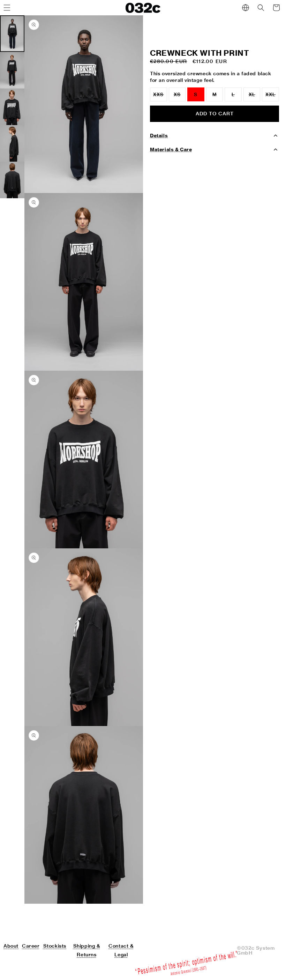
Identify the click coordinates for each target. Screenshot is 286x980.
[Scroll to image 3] (12, 106)
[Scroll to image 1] (12, 33)
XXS (160, 96)
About (10, 946)
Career (31, 946)
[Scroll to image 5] (12, 180)
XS (180, 96)
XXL (272, 96)
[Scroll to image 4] (12, 143)
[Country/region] (245, 7)
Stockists (54, 946)
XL (255, 96)
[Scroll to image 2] (12, 70)
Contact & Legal (121, 950)
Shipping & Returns (86, 950)
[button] (261, 7)
